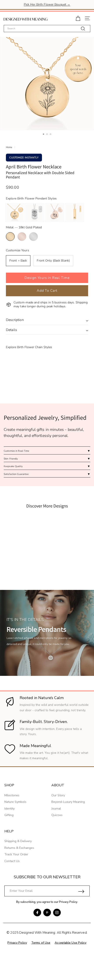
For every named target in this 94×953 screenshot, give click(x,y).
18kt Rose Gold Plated (21, 236)
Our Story (58, 795)
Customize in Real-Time (16, 451)
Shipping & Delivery (18, 841)
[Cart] (78, 17)
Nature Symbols (15, 802)
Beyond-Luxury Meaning (68, 802)
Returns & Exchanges (19, 848)
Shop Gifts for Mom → (47, 5)
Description (15, 320)
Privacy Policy (68, 902)
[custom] (37, 912)
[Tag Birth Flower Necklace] (34, 212)
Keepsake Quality (13, 466)
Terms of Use (40, 943)
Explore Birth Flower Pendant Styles (31, 198)
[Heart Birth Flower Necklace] (54, 212)
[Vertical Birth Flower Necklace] (74, 212)
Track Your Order (16, 854)
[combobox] (47, 28)
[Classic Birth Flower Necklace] (14, 212)
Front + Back (18, 260)
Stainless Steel (33, 236)
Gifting (9, 815)
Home (9, 147)
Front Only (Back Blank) (53, 260)
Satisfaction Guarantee (16, 474)
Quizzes (57, 815)
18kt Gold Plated (10, 236)
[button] (47, 278)
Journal (56, 809)
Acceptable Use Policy (70, 943)
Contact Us (12, 861)
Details (11, 330)
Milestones (11, 795)
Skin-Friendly (11, 458)
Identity (9, 809)
